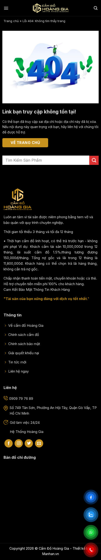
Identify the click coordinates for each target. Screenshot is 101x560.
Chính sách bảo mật (23, 344)
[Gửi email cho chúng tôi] (39, 443)
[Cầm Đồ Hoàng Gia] (50, 8)
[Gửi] (94, 160)
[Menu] (6, 8)
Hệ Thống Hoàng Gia (26, 431)
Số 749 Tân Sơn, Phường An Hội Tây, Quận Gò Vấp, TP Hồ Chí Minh (53, 410)
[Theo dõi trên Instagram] (19, 443)
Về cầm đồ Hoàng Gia (25, 325)
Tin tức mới (16, 362)
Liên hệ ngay (18, 371)
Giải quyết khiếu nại (23, 353)
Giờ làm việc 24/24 (25, 422)
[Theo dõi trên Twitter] (29, 443)
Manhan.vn (50, 554)
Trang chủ (11, 21)
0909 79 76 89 (21, 398)
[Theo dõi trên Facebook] (8, 443)
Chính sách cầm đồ (23, 334)
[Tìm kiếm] (95, 8)
